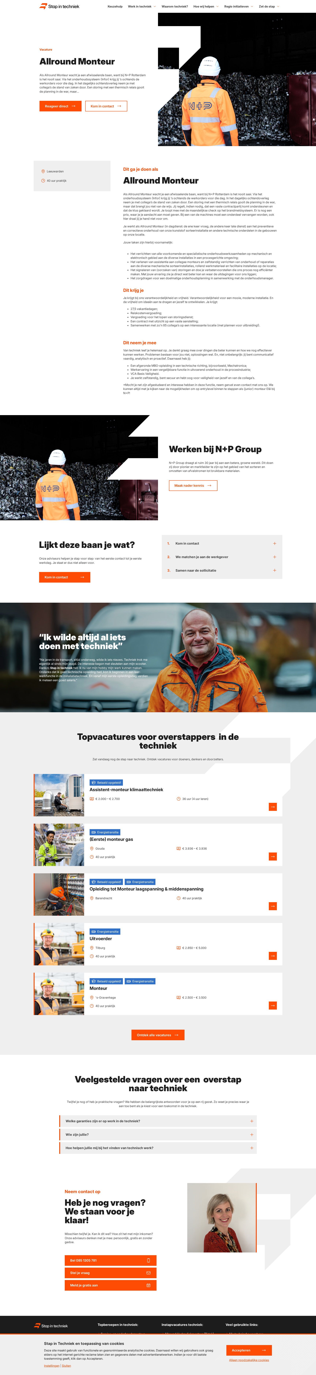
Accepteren (241, 1350)
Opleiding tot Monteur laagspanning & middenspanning (147, 889)
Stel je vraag (80, 1273)
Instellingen (51, 1365)
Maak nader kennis (189, 485)
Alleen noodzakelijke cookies (249, 1360)
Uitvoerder (101, 939)
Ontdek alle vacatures (154, 1035)
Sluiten (66, 1365)
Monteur (98, 988)
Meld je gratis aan (84, 1285)
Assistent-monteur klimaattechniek (126, 789)
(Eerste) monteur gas (111, 839)
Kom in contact (102, 106)
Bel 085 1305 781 (83, 1260)
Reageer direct (56, 106)
